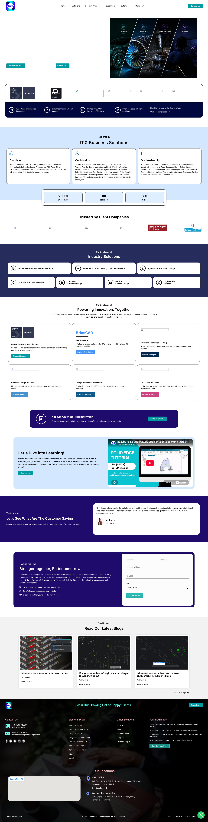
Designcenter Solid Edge (78, 729)
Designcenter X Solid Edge (79, 738)
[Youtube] (10, 741)
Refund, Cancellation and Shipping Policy (185, 816)
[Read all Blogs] (188, 693)
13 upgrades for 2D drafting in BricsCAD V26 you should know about (104, 674)
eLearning (110, 6)
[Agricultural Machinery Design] (143, 268)
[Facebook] (14, 741)
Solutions (76, 6)
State (128, 583)
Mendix (72, 758)
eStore (124, 6)
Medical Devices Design (122, 282)
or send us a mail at (19, 732)
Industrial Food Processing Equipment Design (104, 268)
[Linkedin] (6, 741)
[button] (201, 815)
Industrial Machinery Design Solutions (35, 268)
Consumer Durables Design (74, 282)
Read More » (26, 682)
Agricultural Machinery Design (161, 268)
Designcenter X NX (76, 733)
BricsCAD (120, 725)
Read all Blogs (180, 693)
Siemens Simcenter (76, 746)
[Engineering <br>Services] (159, 282)
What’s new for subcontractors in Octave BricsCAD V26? (171, 740)
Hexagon (120, 729)
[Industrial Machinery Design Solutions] (13, 268)
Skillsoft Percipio (123, 742)
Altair (71, 754)
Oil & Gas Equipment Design (31, 282)
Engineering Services (169, 282)
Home (63, 6)
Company (139, 6)
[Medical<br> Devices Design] (110, 282)
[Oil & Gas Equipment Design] (13, 282)
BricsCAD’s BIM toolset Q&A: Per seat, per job (44, 673)
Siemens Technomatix (77, 750)
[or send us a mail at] (7, 733)
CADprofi (120, 738)
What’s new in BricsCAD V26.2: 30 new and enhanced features (173, 730)
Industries (93, 6)
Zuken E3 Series (123, 733)
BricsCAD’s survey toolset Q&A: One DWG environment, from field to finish (158, 674)
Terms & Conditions (14, 816)
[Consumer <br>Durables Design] (62, 282)
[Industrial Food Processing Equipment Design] (78, 268)
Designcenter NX (75, 725)
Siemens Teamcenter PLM (79, 742)
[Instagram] (19, 741)
